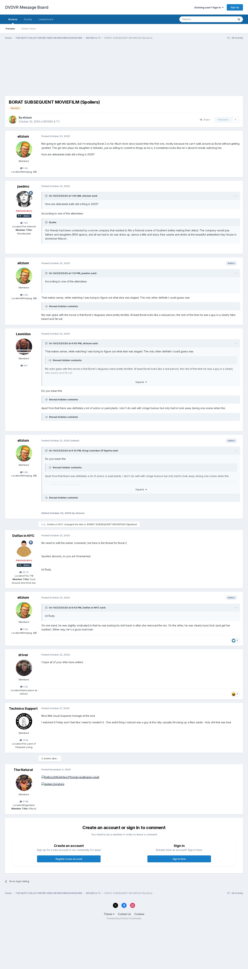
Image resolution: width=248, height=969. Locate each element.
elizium (27, 117)
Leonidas (23, 334)
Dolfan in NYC (55, 524)
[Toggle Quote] (46, 195)
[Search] (239, 19)
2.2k (25, 686)
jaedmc (23, 186)
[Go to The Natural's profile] (24, 783)
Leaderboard (45, 19)
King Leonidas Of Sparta (97, 450)
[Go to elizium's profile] (13, 120)
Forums (10, 28)
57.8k (25, 801)
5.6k (25, 168)
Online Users (28, 28)
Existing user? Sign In (208, 7)
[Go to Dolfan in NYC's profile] (24, 548)
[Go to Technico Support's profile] (24, 721)
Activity (28, 19)
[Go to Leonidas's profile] (24, 347)
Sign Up (235, 7)
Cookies (139, 914)
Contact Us (124, 914)
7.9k (25, 222)
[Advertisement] (71, 70)
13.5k (25, 740)
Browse (12, 19)
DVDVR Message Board (26, 7)
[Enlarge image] (70, 777)
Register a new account (69, 858)
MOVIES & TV (51, 121)
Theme (108, 914)
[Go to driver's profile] (24, 668)
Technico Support (23, 708)
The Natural (23, 770)
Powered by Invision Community (124, 918)
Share (206, 119)
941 (25, 365)
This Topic (224, 19)
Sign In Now (179, 858)
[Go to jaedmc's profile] (24, 199)
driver (23, 655)
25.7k (25, 572)
